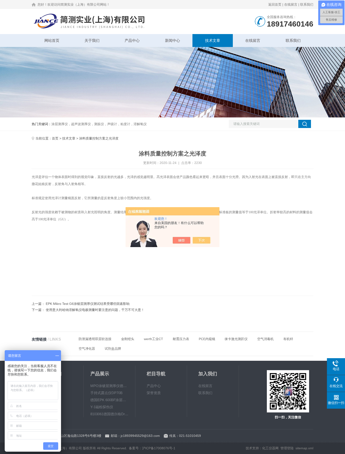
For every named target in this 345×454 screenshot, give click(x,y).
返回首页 (274, 4)
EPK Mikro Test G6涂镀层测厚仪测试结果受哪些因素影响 (88, 304)
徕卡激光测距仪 (236, 339)
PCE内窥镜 (207, 339)
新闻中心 (172, 41)
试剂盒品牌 (113, 348)
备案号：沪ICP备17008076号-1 (152, 448)
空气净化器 (87, 348)
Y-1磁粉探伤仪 (101, 407)
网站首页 (51, 41)
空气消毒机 (265, 339)
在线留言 (290, 4)
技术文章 (212, 41)
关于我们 (92, 41)
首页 (55, 138)
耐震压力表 (181, 339)
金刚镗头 (127, 339)
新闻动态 (50, 393)
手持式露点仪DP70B (106, 393)
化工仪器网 (270, 448)
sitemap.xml (304, 448)
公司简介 (50, 386)
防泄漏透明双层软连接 (95, 339)
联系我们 (306, 4)
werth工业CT (153, 339)
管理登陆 (287, 448)
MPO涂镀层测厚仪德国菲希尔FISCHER (109, 386)
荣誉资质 (154, 393)
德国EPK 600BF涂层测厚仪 (109, 400)
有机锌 (288, 339)
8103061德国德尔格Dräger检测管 (109, 414)
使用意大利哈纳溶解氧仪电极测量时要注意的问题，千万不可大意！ (95, 310)
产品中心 (132, 41)
